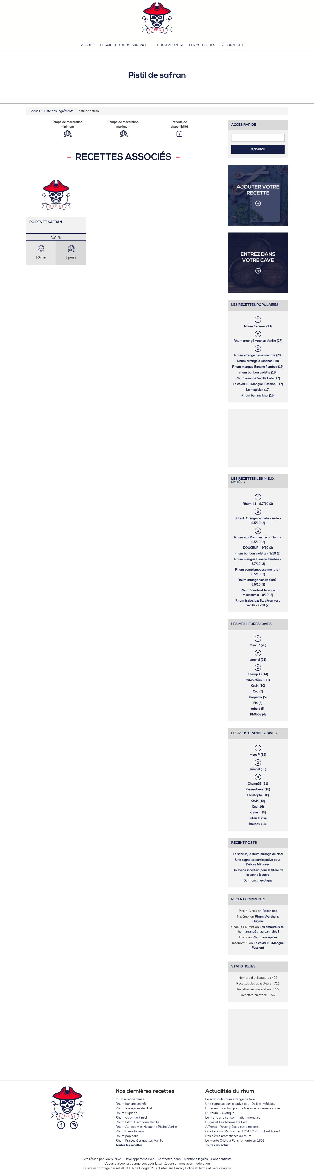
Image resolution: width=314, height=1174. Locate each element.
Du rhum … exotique (257, 880)
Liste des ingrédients (59, 111)
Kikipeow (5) (258, 697)
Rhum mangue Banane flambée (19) (257, 367)
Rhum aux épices (265, 937)
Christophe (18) (258, 795)
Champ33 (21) (258, 783)
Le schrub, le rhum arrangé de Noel (258, 854)
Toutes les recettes (129, 1145)
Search (259, 149)
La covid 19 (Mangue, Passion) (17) (258, 384)
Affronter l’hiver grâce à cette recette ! (232, 1127)
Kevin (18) (258, 801)
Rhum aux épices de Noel (134, 1108)
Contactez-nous (169, 1159)
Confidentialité (221, 1159)
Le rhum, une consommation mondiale (232, 1117)
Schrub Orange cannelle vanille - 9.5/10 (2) (258, 520)
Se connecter (233, 45)
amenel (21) (258, 659)
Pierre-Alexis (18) (257, 789)
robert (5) (258, 708)
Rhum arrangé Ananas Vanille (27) (258, 341)
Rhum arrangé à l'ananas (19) (258, 361)
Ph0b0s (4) (258, 714)
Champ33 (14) (258, 674)
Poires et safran (45, 222)
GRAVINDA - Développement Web (129, 1159)
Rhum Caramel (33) (258, 326)
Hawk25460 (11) (258, 680)
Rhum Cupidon (126, 1113)
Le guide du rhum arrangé (123, 45)
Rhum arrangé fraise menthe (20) (258, 355)
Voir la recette (56, 194)
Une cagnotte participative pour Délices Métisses (257, 862)
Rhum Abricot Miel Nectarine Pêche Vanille (146, 1127)
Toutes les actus (216, 1145)
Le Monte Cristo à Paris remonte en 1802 (234, 1140)
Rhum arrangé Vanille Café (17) (258, 378)
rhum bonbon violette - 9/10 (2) (257, 553)
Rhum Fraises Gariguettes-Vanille (139, 1140)
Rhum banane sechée (131, 1104)
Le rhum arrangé (168, 45)
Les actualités (202, 45)
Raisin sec (270, 911)
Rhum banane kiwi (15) (257, 395)
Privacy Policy (184, 1168)
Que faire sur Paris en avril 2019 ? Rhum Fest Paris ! (242, 1131)
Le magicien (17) (258, 390)
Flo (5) (257, 703)
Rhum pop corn (127, 1136)
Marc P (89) (258, 754)
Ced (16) (258, 806)
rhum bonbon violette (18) (258, 372)
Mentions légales (196, 1159)
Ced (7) (258, 691)
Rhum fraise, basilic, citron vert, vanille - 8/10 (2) (257, 602)
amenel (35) (258, 769)
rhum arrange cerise (130, 1099)
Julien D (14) (258, 818)
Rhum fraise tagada (130, 1131)
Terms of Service (210, 1168)
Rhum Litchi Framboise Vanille (137, 1122)
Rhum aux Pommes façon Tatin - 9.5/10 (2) (258, 539)
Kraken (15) (258, 812)
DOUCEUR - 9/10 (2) (258, 547)
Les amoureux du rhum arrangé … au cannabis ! (261, 929)
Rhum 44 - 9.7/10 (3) (258, 504)
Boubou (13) (258, 824)
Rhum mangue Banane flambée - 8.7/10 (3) (257, 561)
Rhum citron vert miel (131, 1117)
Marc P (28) (258, 645)
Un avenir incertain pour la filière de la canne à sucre (258, 872)
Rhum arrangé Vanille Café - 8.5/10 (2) (258, 582)
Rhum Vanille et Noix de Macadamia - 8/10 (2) (258, 592)
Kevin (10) (258, 685)
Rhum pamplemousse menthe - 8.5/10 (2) (257, 571)
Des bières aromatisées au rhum (228, 1136)
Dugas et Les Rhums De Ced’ (226, 1122)
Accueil (87, 45)
